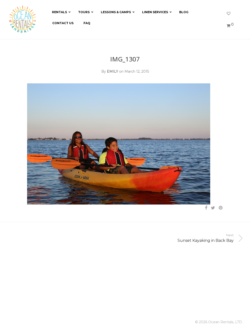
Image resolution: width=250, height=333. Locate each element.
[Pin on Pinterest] (221, 208)
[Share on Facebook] (206, 208)
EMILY (112, 71)
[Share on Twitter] (213, 208)
